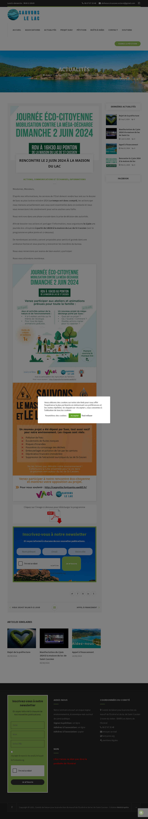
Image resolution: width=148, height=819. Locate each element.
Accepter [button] (75, 415)
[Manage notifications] (141, 812)
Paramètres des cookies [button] (55, 415)
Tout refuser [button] (87, 415)
